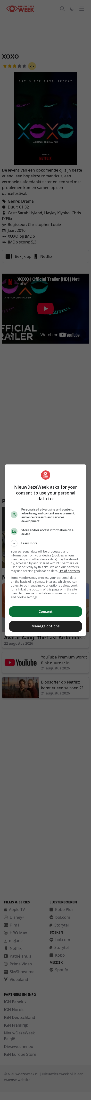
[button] (46, 543)
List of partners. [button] (69, 571)
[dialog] (46, 550)
